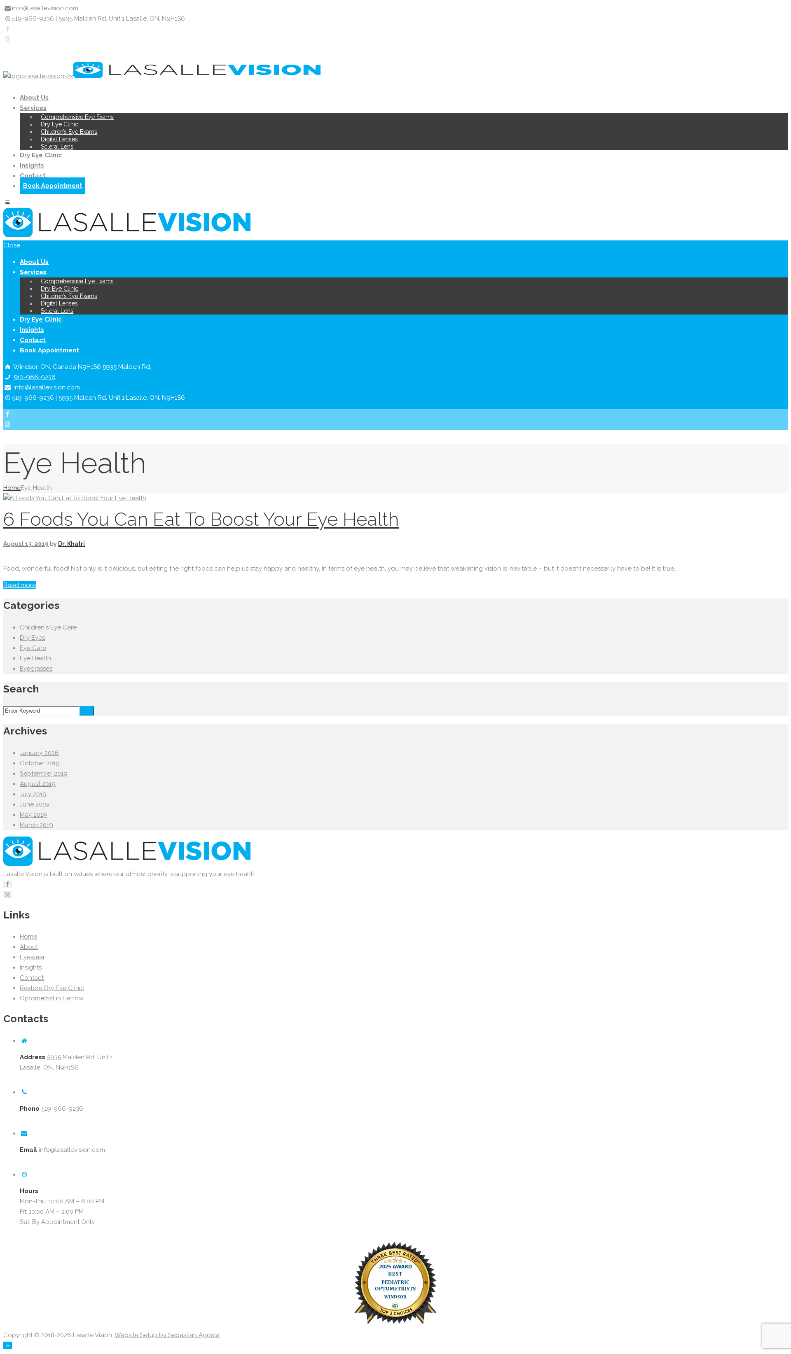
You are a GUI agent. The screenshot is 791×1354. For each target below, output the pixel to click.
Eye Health (35, 658)
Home (12, 488)
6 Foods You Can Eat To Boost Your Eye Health (201, 519)
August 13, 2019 (26, 544)
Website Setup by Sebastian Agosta (167, 1335)
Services (33, 108)
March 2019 (36, 825)
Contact (33, 175)
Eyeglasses (36, 668)
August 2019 (38, 784)
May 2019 (33, 814)
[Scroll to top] (7, 1345)
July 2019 (33, 794)
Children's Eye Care (48, 627)
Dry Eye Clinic (41, 155)
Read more (19, 585)
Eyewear (32, 957)
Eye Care (33, 648)
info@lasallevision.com (45, 8)
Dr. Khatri (71, 544)
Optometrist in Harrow (52, 998)
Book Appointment (52, 186)
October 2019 (40, 763)
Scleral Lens (57, 146)
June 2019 (34, 804)
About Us (34, 97)
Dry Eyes (32, 637)
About (29, 947)
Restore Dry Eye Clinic (52, 988)
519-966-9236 (35, 377)
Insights (32, 165)
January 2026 (39, 753)
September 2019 (44, 773)
